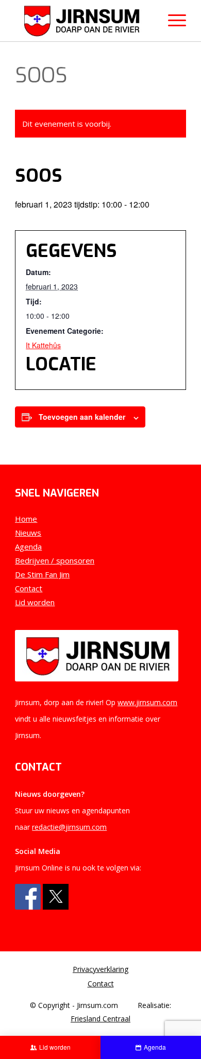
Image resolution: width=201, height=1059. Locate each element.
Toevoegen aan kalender (82, 417)
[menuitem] (100, 969)
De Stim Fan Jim (42, 574)
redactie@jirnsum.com (69, 827)
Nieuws (28, 532)
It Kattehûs (43, 345)
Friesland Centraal (100, 1018)
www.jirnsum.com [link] (147, 702)
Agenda (28, 546)
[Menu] (172, 20)
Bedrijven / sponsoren (54, 560)
